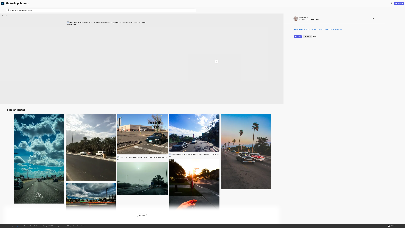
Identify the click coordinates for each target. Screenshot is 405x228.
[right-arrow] (216, 61)
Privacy (69, 226)
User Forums (25, 226)
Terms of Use (76, 226)
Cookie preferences (86, 226)
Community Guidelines (35, 226)
